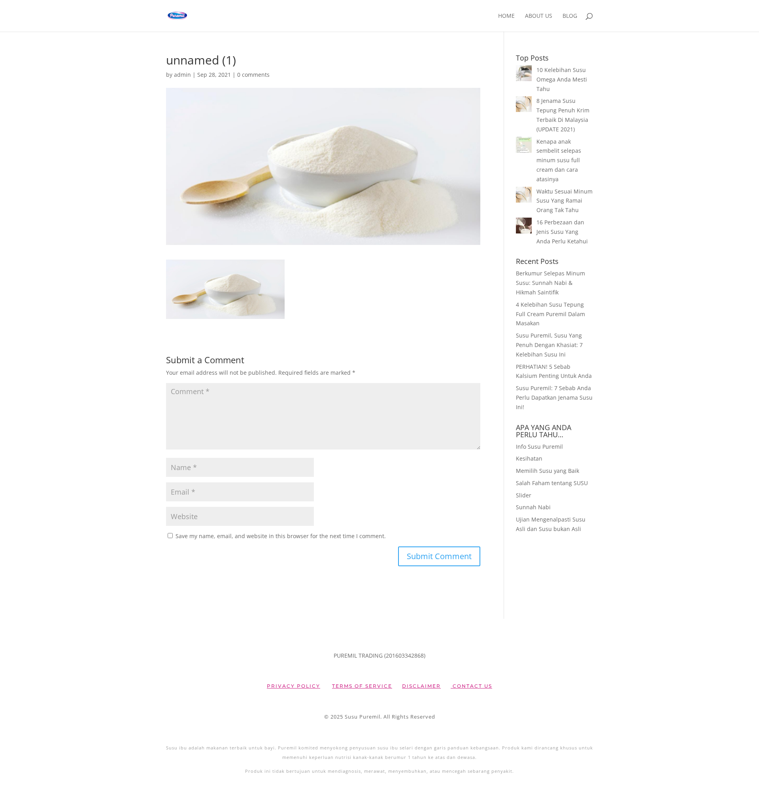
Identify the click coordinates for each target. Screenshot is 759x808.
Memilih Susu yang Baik (547, 470)
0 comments (253, 74)
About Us (538, 16)
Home (506, 16)
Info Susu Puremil (539, 446)
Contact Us (471, 686)
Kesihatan (529, 458)
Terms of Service (362, 686)
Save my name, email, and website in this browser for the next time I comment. (281, 536)
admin (182, 74)
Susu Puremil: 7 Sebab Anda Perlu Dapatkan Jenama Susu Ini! (554, 397)
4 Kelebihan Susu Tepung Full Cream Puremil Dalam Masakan (550, 314)
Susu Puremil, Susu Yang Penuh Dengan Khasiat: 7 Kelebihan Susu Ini (549, 345)
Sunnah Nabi (533, 507)
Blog (570, 16)
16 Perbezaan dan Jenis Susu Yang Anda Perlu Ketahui (562, 231)
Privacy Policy (293, 686)
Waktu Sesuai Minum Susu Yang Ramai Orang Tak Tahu (564, 201)
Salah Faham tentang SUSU (552, 483)
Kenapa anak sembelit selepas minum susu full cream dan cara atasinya (558, 160)
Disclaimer (421, 686)
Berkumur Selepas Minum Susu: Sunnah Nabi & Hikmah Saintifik (550, 282)
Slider (523, 495)
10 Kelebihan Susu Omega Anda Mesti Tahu (561, 79)
